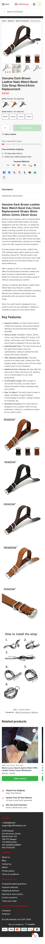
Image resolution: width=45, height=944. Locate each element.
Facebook (6, 910)
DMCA (5, 867)
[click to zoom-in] (21, 43)
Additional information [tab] (12, 196)
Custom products (9, 897)
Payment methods (10, 887)
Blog (4, 860)
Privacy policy (8, 871)
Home (4, 21)
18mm (5, 117)
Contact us (7, 864)
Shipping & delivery (10, 890)
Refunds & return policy (12, 894)
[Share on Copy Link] (4, 177)
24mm (28, 117)
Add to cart (27, 128)
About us (6, 857)
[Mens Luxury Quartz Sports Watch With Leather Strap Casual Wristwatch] (20, 745)
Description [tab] (7, 189)
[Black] (5, 104)
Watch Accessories (22, 21)
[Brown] (14, 104)
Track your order (9, 901)
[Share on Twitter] (14, 172)
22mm (20, 117)
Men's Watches (8, 765)
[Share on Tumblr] (24, 172)
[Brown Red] (22, 104)
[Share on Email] (30, 172)
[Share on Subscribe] (35, 172)
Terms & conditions (10, 874)
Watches (11, 21)
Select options (20, 778)
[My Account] (34, 4)
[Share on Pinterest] (19, 172)
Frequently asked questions (14, 884)
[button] (10, 127)
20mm (13, 117)
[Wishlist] (34, 731)
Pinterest (6, 914)
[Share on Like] (4, 172)
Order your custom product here (18, 157)
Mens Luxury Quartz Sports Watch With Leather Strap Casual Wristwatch (20, 769)
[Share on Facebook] (9, 172)
